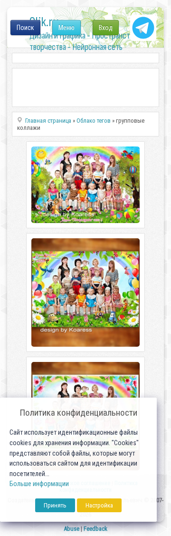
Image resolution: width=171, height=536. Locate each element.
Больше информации (39, 484)
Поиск (25, 27)
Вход (106, 27)
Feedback (95, 528)
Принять (55, 505)
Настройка (99, 505)
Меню (66, 27)
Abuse (71, 528)
